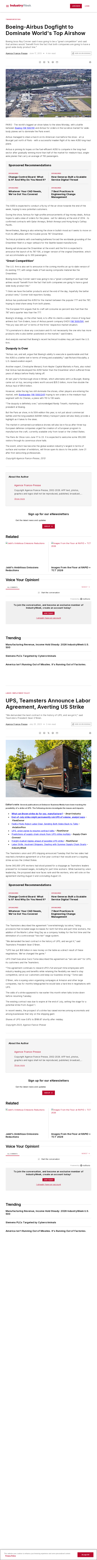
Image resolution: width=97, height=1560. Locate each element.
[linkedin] (44, 62)
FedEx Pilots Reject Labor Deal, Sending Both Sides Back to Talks (45, 824)
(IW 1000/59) (77, 321)
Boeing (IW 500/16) (25, 128)
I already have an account (48, 618)
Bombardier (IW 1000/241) (32, 394)
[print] (90, 62)
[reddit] (53, 62)
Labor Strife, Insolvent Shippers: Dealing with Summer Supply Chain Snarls (49, 844)
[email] (57, 62)
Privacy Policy (10, 1556)
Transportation (13, 19)
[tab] (12, 587)
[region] (48, 593)
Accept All (85, 1555)
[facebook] (40, 62)
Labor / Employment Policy (18, 693)
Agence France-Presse (16, 53)
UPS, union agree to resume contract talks (33, 831)
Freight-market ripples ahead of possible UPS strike (38, 841)
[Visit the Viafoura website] (85, 599)
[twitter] (48, 62)
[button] (7, 6)
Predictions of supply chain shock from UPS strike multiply (41, 834)
